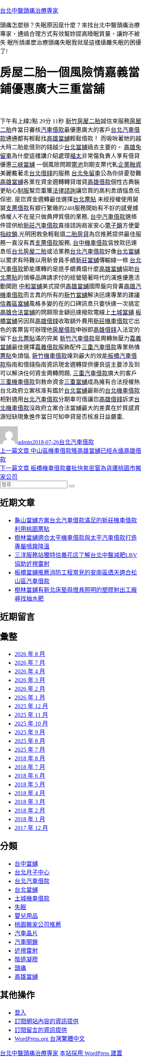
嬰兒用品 (26, 916)
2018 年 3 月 (30, 802)
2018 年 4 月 (30, 793)
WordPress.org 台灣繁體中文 (50, 1039)
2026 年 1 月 (30, 697)
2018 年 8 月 (30, 758)
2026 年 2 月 (30, 689)
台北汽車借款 (76, 442)
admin (25, 442)
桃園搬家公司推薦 (38, 925)
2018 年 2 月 (30, 810)
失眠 (20, 907)
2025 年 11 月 (31, 715)
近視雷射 (26, 951)
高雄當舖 (26, 977)
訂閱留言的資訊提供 (41, 1030)
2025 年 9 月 (30, 732)
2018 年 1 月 (30, 819)
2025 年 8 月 (30, 741)
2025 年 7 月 (30, 750)
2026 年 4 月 (30, 671)
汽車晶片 (26, 933)
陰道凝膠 (26, 959)
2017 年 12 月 (31, 828)
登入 (20, 1013)
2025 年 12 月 (31, 706)
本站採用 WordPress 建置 (91, 1053)
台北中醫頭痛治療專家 (29, 11)
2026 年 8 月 (30, 654)
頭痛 (20, 968)
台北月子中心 (32, 872)
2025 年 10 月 (31, 723)
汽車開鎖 (26, 942)
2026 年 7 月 (30, 663)
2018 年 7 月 (30, 767)
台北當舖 (26, 890)
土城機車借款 (32, 898)
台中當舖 (26, 864)
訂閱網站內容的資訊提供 (47, 1021)
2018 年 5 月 (30, 784)
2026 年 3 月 (30, 680)
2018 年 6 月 (30, 776)
